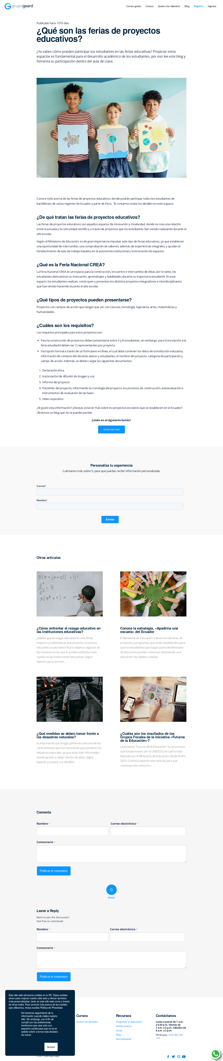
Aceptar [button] (51, 1047)
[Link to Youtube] (183, 1056)
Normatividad (123, 1039)
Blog (118, 1034)
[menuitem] (133, 6)
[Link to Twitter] (173, 1056)
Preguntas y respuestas (129, 1021)
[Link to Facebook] (168, 1056)
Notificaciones (124, 1026)
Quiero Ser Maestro (87, 1021)
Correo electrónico (124, 824)
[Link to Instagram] (178, 1056)
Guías (119, 1030)
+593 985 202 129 (169, 1036)
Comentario (46, 842)
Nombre (43, 824)
